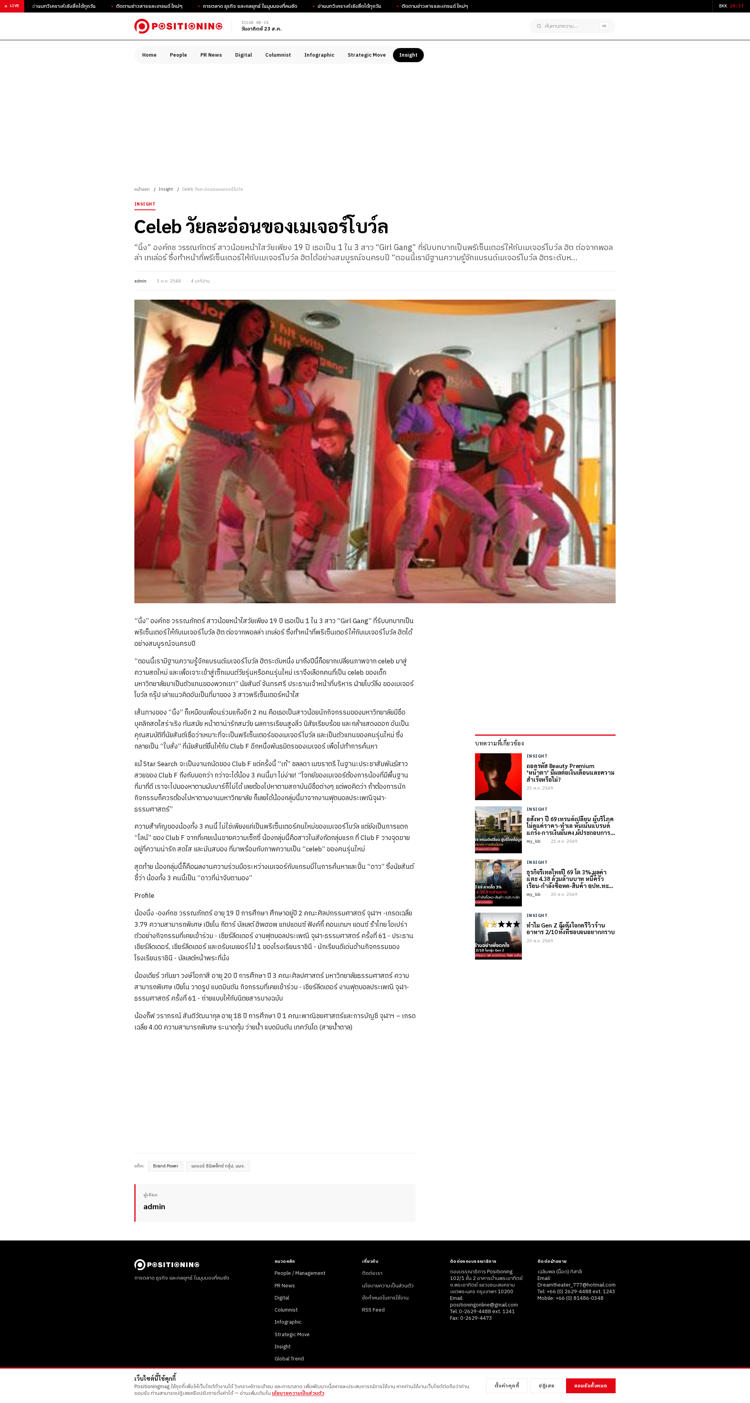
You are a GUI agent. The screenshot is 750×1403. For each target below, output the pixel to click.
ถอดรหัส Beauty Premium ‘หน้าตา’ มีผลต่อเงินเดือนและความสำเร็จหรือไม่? (570, 772)
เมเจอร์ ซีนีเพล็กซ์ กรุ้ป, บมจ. (218, 1166)
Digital (243, 55)
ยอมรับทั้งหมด (590, 1386)
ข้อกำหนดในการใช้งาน (385, 1298)
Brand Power (165, 1166)
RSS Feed (373, 1310)
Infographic (319, 55)
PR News (211, 55)
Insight (408, 55)
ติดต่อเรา (372, 1273)
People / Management (300, 1273)
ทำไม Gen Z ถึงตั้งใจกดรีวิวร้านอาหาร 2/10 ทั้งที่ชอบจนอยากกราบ (571, 928)
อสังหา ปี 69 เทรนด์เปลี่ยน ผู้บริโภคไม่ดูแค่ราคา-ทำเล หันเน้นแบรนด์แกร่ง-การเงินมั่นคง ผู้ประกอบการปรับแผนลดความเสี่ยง (570, 825)
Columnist (278, 55)
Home (149, 55)
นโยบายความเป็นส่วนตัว (388, 1285)
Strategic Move (367, 55)
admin (140, 281)
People (178, 55)
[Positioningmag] (178, 26)
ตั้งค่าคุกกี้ (507, 1386)
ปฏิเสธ (547, 1386)
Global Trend (289, 1359)
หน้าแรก (142, 189)
